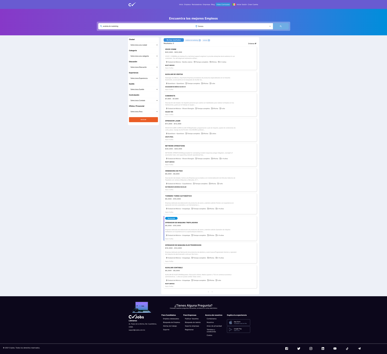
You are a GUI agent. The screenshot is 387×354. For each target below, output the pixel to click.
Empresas (206, 4)
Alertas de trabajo (170, 326)
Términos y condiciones (211, 331)
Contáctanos (211, 319)
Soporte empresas (192, 326)
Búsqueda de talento (193, 322)
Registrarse (189, 330)
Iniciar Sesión (242, 4)
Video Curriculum (223, 4)
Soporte (166, 330)
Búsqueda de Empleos (171, 322)
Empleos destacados (171, 319)
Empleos (187, 4)
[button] (135, 4)
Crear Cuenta (253, 4)
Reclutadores (197, 4)
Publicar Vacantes (192, 319)
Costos (209, 335)
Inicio (181, 4)
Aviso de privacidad (214, 326)
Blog (213, 4)
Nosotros (210, 322)
